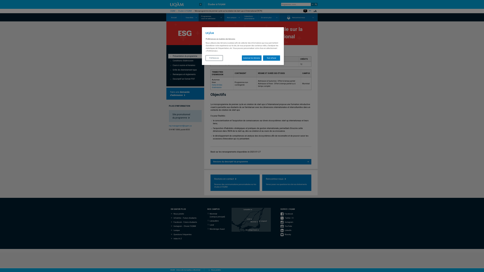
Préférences (214, 58)
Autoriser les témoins (251, 58)
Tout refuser (271, 58)
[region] (243, 46)
